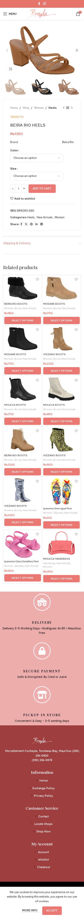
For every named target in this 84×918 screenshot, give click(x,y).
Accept (52, 910)
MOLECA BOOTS (15, 404)
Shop (26, 108)
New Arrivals (44, 217)
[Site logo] (42, 13)
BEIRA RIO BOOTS (15, 303)
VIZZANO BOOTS (54, 354)
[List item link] (42, 780)
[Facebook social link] (39, 4)
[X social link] (26, 224)
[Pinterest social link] (31, 224)
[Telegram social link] (41, 224)
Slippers (58, 512)
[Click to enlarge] (10, 69)
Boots (17, 308)
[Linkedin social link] (36, 224)
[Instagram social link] (44, 4)
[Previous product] (64, 108)
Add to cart (42, 188)
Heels (52, 108)
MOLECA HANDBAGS (56, 558)
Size (13, 168)
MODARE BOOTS (54, 303)
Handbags (49, 563)
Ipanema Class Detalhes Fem (21, 561)
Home (14, 108)
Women (39, 108)
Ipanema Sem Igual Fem (57, 508)
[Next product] (72, 108)
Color (14, 150)
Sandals (18, 566)
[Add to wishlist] (37, 279)
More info (30, 910)
